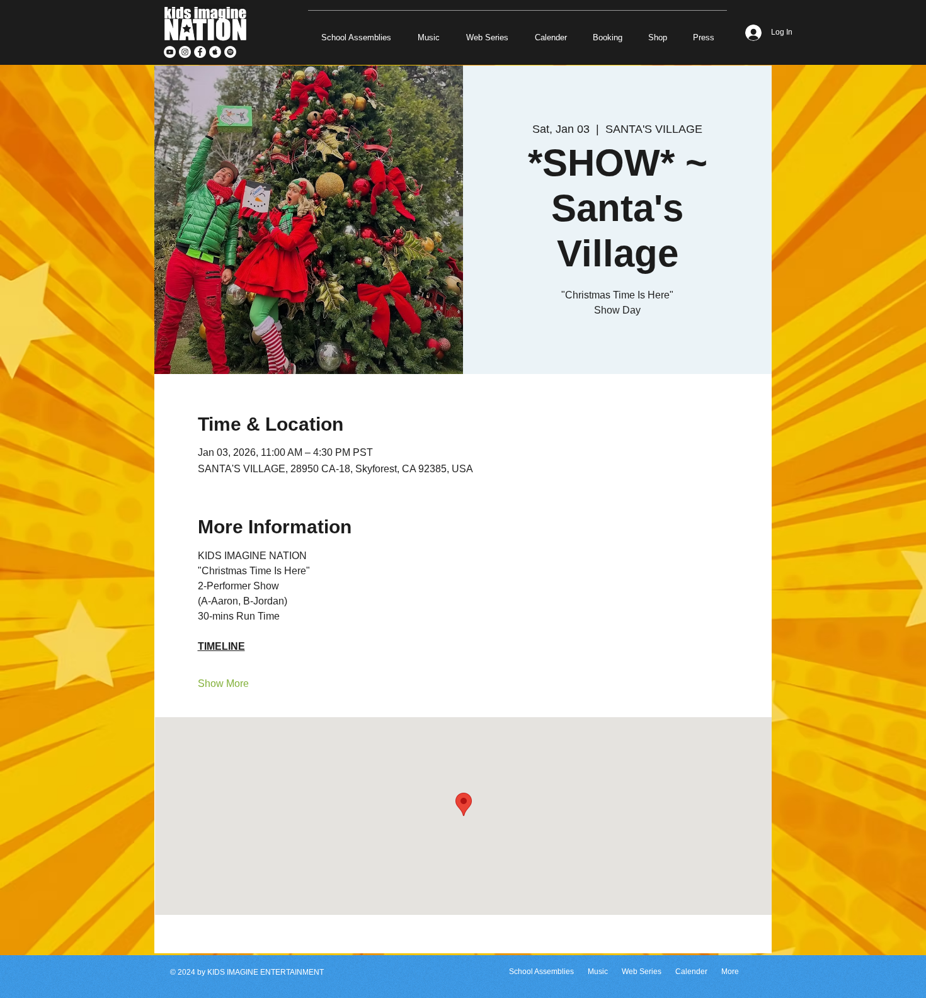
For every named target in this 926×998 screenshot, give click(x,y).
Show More (223, 683)
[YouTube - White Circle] (170, 52)
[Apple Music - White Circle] (215, 52)
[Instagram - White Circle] (185, 52)
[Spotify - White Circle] (230, 52)
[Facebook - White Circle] (200, 52)
